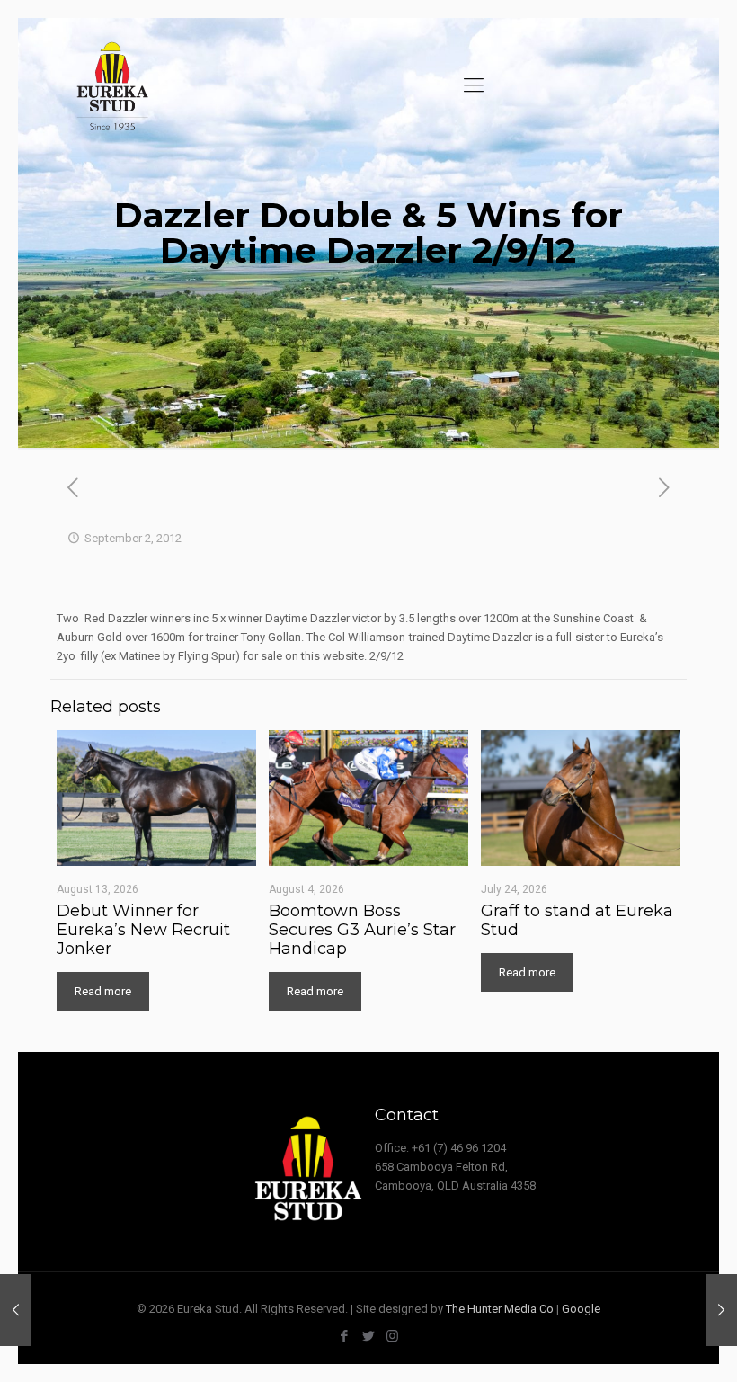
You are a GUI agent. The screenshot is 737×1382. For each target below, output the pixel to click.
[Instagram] (392, 1336)
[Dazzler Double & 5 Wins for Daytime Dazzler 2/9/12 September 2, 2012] (15, 1310)
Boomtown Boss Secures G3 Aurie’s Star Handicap (362, 929)
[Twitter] (368, 1336)
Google (581, 1308)
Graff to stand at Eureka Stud (577, 920)
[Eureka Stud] (111, 85)
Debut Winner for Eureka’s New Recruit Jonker (143, 929)
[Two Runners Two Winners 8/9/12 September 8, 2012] (721, 1310)
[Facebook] (343, 1336)
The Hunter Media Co (500, 1308)
